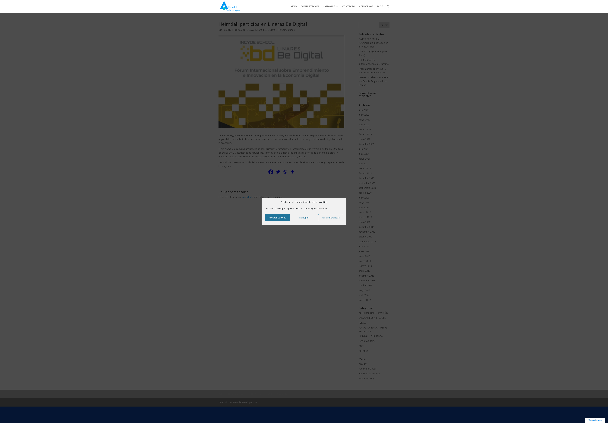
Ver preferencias (331, 217)
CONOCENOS (366, 6)
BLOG (380, 6)
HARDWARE (329, 6)
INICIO (293, 6)
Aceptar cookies (277, 217)
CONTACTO (348, 6)
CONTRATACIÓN (310, 6)
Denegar (304, 217)
